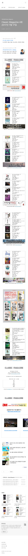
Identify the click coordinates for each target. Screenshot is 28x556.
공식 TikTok (4, 547)
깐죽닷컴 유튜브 (11, 7)
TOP (25, 543)
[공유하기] (5, 472)
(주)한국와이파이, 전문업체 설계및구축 (10, 50)
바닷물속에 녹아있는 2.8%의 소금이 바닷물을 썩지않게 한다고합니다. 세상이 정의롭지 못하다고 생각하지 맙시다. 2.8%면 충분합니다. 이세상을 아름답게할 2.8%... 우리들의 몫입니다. (11, 527)
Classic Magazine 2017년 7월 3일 (10, 484)
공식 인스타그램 (4, 546)
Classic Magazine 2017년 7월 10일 (10, 483)
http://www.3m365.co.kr (14, 411)
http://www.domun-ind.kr (8, 38)
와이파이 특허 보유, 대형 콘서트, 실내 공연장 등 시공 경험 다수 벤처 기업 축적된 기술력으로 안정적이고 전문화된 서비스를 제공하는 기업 (10, 52)
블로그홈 (3, 7)
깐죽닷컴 (3, 523)
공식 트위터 (3, 542)
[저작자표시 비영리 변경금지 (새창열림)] (15, 471)
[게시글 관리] (7, 472)
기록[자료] (5, 477)
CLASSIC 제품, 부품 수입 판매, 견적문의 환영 (13, 42)
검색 (23, 3)
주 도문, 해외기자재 (8, 40)
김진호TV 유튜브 (21, 7)
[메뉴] (25, 3)
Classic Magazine (11, 477)
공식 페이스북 (4, 544)
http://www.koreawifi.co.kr (8, 47)
